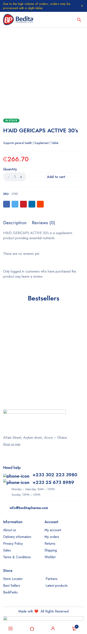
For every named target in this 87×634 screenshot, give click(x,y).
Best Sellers (11, 585)
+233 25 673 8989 (53, 482)
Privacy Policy (13, 543)
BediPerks (10, 592)
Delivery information (17, 536)
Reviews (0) (43, 222)
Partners (51, 578)
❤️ (36, 611)
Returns (50, 543)
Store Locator (13, 578)
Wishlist (50, 557)
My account (53, 530)
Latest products (57, 585)
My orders (52, 536)
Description (15, 222)
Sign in (53, 628)
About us (9, 530)
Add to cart (56, 176)
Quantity (10, 169)
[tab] (15, 222)
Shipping (51, 550)
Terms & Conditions (17, 557)
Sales (7, 550)
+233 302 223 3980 (55, 474)
